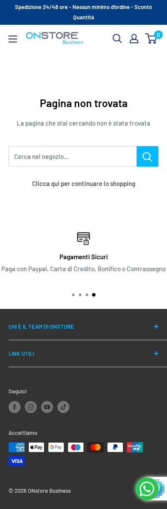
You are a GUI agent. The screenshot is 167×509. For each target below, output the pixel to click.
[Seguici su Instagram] (31, 407)
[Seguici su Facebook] (15, 407)
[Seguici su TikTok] (63, 407)
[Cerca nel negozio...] (147, 156)
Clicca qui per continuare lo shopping (83, 183)
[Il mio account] (134, 38)
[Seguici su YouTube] (47, 407)
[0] (151, 38)
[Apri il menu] (13, 39)
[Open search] (117, 38)
